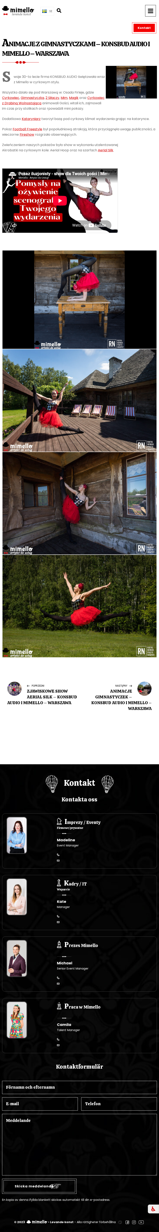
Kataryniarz (31, 118)
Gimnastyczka (32, 97)
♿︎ (153, 1209)
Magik (73, 97)
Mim (64, 97)
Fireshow (27, 134)
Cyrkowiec (10, 97)
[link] (120, 1222)
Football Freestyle (27, 129)
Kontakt (144, 28)
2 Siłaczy (52, 97)
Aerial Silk (105, 150)
